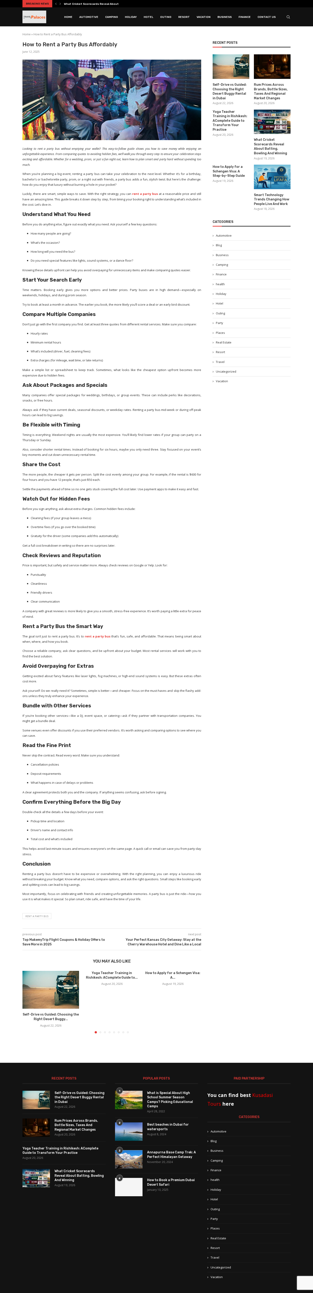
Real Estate (223, 342)
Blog (219, 245)
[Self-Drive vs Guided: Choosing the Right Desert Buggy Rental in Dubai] (50, 989)
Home (68, 17)
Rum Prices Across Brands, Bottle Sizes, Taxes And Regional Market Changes (271, 91)
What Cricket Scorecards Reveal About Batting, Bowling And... (107, 4)
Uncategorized (226, 371)
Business (224, 17)
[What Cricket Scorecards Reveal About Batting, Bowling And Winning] (272, 122)
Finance (245, 17)
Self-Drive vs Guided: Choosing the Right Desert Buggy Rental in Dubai (230, 91)
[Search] (288, 17)
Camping (111, 17)
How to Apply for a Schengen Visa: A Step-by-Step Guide (229, 171)
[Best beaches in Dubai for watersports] (129, 1131)
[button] (56, 3)
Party (219, 323)
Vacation (204, 17)
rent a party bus (36, 916)
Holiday (131, 17)
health (220, 284)
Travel (220, 362)
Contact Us (267, 17)
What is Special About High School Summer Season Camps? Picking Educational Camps (170, 1099)
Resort (184, 17)
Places (220, 333)
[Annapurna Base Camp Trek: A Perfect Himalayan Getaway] (129, 1159)
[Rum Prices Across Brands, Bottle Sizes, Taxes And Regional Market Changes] (272, 66)
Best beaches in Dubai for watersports (168, 1127)
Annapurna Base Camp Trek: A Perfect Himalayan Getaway (171, 1154)
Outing (165, 17)
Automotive (88, 17)
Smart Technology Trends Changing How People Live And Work (271, 199)
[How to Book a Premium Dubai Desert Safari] (129, 1187)
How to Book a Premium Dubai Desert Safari (171, 1182)
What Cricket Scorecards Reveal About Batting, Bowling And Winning (270, 146)
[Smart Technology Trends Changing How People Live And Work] (272, 177)
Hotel (148, 17)
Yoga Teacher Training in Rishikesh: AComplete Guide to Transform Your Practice (230, 121)
